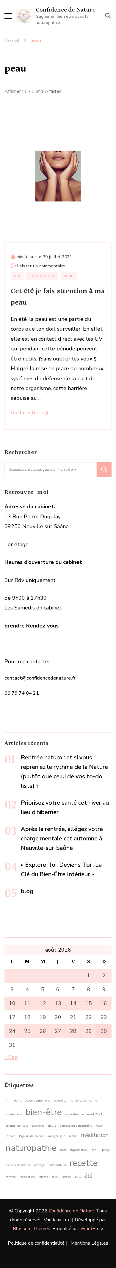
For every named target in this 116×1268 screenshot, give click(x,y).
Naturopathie (42, 276)
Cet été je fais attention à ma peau (58, 297)
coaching (38, 1125)
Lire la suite (24, 413)
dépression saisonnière (76, 1125)
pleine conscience (18, 1165)
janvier (10, 1136)
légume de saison (31, 1136)
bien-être (44, 1112)
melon (73, 1136)
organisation (79, 1150)
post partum (57, 1165)
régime (43, 1177)
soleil (55, 1177)
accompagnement (37, 1100)
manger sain (56, 1136)
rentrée (11, 1177)
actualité (60, 1100)
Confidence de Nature (65, 9)
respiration (27, 1177)
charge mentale (17, 1125)
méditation (95, 1135)
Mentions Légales (89, 1243)
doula (52, 1125)
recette (84, 1163)
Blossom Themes (31, 1228)
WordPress (92, 1228)
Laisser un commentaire (41, 266)
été (17, 276)
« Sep (11, 1057)
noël (63, 1150)
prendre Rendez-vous (31, 625)
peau (69, 276)
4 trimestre (13, 1100)
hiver (99, 1125)
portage (39, 1165)
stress (66, 1177)
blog (27, 891)
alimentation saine (83, 1100)
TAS (77, 1177)
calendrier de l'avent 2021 (83, 1114)
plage (106, 1150)
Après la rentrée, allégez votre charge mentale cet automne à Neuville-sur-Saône (62, 838)
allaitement (14, 1114)
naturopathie (31, 1148)
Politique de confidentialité (36, 1243)
